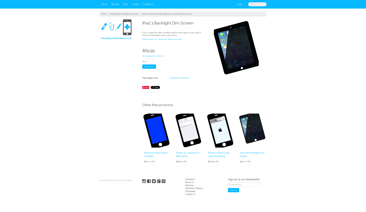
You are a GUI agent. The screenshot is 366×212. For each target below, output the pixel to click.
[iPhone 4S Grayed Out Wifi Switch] (188, 131)
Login (239, 4)
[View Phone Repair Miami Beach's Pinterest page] (163, 181)
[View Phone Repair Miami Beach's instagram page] (144, 181)
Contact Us (148, 4)
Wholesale (190, 191)
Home (104, 4)
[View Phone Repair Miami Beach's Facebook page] (149, 181)
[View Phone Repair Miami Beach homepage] (120, 30)
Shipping (189, 185)
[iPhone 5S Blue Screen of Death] (156, 131)
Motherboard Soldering (179, 78)
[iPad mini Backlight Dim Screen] (252, 131)
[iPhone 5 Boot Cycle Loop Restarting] (220, 131)
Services (115, 4)
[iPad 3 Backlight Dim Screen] (236, 47)
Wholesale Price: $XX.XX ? (153, 56)
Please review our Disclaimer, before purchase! (162, 39)
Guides (135, 4)
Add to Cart (149, 66)
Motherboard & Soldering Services (124, 14)
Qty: (144, 61)
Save (147, 87)
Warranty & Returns (194, 188)
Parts (126, 4)
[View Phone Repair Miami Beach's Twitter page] (154, 181)
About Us (189, 182)
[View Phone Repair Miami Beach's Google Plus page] (159, 181)
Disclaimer (190, 179)
